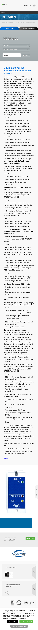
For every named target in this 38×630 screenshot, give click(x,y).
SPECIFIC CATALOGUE (28, 28)
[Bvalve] (8, 4)
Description (9, 28)
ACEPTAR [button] (12, 621)
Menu (3, 12)
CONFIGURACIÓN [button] (26, 621)
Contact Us (30, 538)
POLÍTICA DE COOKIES (19, 626)
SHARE (6, 458)
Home (3, 22)
